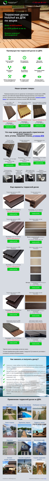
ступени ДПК (38, 136)
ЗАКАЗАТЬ (9, 127)
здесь (45, 478)
